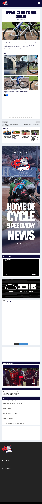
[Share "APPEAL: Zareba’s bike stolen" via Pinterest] (21, 118)
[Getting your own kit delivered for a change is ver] (34, 336)
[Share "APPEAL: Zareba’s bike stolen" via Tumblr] (19, 118)
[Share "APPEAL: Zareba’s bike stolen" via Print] (32, 118)
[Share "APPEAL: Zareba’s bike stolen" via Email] (30, 118)
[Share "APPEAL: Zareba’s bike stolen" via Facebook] (13, 118)
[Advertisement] (21, 104)
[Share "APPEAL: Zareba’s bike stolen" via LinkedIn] (23, 118)
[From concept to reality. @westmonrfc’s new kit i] (8, 325)
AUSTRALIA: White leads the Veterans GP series (7, 137)
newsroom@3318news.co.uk (14, 393)
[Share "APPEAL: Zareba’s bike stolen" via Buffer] (26, 118)
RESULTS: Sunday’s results (7, 408)
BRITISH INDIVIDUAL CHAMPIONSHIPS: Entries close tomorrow (14, 415)
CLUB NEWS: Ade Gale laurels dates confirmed (15, 136)
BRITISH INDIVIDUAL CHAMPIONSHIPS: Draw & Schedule (12, 403)
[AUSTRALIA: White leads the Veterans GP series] (7, 132)
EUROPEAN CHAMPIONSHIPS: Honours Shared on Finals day (13, 423)
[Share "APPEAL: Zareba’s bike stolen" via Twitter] (15, 118)
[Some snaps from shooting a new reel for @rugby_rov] (8, 310)
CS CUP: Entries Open (7, 405)
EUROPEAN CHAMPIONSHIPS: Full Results (10, 420)
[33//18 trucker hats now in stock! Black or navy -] (34, 324)
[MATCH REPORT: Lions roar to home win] (26, 132)
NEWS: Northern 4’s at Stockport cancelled (10, 413)
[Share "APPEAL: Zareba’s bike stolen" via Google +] (17, 118)
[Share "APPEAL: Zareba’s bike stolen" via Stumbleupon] (28, 118)
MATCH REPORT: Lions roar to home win (25, 137)
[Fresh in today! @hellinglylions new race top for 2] (34, 308)
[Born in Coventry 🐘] (21, 334)
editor (20, 19)
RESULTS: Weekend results (7, 418)
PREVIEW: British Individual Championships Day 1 (12, 400)
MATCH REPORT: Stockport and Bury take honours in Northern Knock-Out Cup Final (34, 138)
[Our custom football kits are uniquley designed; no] (21, 313)
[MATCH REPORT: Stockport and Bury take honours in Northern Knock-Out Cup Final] (35, 132)
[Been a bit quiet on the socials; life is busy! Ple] (8, 338)
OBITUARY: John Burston (7, 410)
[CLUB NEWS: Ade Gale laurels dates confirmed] (16, 132)
